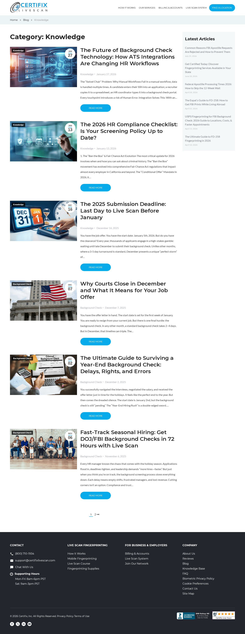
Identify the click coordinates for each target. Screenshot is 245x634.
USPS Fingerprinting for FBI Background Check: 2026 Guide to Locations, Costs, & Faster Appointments (208, 120)
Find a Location (222, 7)
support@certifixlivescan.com (35, 560)
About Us (188, 553)
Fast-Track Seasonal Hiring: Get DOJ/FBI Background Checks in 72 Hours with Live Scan (127, 439)
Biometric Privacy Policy (198, 578)
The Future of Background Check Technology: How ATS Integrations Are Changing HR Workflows (127, 57)
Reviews (188, 558)
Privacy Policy (65, 616)
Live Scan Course (79, 563)
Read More (95, 108)
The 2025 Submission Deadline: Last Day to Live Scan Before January (123, 211)
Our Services (147, 7)
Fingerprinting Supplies (83, 568)
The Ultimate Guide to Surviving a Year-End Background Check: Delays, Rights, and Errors (127, 364)
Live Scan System (196, 7)
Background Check (22, 284)
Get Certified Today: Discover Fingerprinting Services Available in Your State (208, 67)
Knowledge (18, 50)
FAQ (185, 573)
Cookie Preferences (195, 583)
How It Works (127, 7)
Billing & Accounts (170, 7)
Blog (185, 563)
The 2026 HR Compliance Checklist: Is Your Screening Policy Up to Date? (129, 131)
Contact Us (190, 588)
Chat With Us (24, 567)
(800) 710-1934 (24, 553)
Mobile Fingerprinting (82, 558)
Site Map (188, 593)
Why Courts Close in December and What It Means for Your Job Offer (124, 290)
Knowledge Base (193, 568)
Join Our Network (136, 563)
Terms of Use (81, 616)
